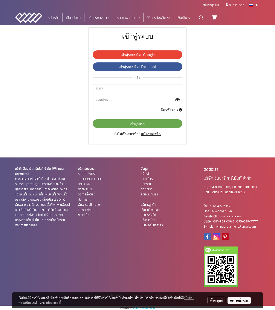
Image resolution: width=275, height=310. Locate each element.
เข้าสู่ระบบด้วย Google (138, 54)
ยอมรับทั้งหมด (239, 300)
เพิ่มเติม (182, 18)
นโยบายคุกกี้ (53, 302)
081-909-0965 (223, 221)
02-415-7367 (221, 206)
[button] (201, 18)
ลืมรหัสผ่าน (170, 109)
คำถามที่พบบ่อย (150, 209)
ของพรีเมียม (85, 189)
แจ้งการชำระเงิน (151, 220)
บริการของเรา (98, 18)
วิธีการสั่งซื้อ (148, 215)
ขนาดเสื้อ (83, 215)
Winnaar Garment (232, 216)
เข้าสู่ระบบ (212, 5)
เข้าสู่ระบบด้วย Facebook (138, 66)
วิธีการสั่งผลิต (157, 18)
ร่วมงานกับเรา (149, 194)
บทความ (146, 184)
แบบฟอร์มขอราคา (152, 225)
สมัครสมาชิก (236, 5)
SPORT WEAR (87, 173)
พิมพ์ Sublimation (90, 204)
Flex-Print (85, 209)
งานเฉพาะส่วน (127, 18)
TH (255, 5)
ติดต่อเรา (146, 189)
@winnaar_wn (222, 211)
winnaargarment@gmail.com (235, 226)
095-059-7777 (247, 221)
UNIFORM (84, 184)
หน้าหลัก (53, 18)
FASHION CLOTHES (91, 178)
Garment (84, 199)
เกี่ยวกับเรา (73, 18)
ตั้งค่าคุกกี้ (216, 300)
